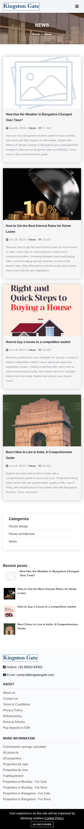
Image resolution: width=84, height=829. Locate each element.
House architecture (22, 534)
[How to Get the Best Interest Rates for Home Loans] (42, 194)
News (32, 128)
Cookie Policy (54, 818)
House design (18, 526)
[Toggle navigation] (77, 6)
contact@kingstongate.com (35, 675)
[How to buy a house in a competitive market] (42, 310)
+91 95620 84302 (30, 667)
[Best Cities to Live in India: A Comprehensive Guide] (42, 421)
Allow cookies (42, 824)
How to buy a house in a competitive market (47, 606)
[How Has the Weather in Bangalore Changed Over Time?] (42, 83)
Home (36, 34)
